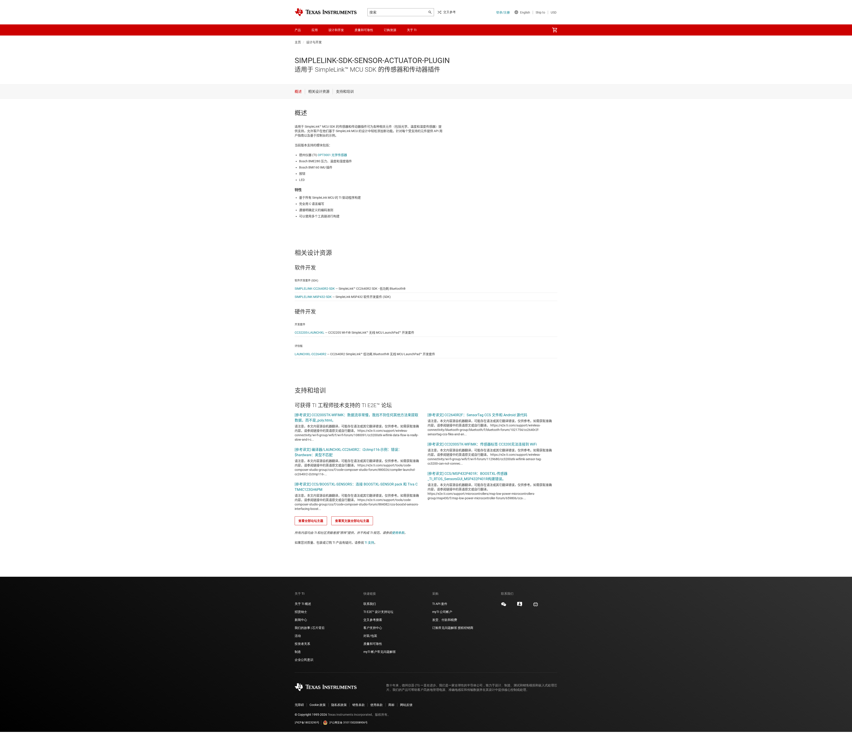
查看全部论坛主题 (310, 521)
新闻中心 (301, 620)
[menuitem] (555, 30)
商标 (391, 705)
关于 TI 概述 (303, 604)
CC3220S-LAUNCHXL (309, 332)
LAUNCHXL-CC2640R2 (310, 354)
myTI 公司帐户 (442, 612)
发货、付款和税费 (444, 620)
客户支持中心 (372, 628)
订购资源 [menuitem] (390, 30)
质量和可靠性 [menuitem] (364, 30)
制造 (298, 652)
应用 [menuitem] (315, 30)
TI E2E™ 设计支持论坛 (378, 612)
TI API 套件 (439, 604)
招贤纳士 (301, 612)
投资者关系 (302, 644)
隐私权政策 (339, 705)
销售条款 (358, 705)
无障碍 (299, 705)
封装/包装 (370, 636)
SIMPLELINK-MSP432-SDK (313, 297)
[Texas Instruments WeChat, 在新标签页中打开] (503, 606)
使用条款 (398, 533)
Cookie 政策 (318, 705)
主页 (298, 42)
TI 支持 (369, 542)
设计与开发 (314, 42)
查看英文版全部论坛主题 (352, 521)
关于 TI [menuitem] (411, 30)
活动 (298, 636)
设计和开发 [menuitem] (336, 30)
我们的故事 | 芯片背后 (310, 628)
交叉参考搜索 (372, 620)
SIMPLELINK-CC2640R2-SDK (315, 288)
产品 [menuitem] (298, 30)
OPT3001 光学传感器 (332, 155)
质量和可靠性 (373, 644)
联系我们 (369, 604)
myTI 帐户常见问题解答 (379, 652)
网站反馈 (406, 705)
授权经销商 (465, 628)
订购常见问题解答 (444, 628)
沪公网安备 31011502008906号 (348, 722)
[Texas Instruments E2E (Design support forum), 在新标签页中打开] (519, 606)
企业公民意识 (304, 660)
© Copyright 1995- (311, 714)
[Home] (326, 12)
